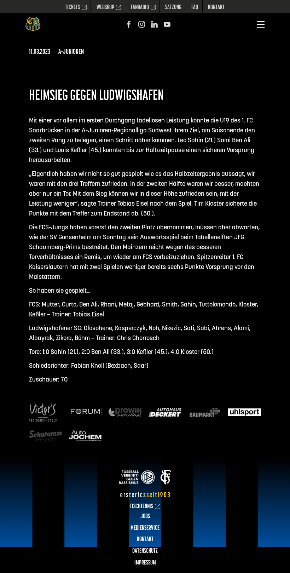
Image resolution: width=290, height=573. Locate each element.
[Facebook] (129, 24)
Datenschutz (145, 551)
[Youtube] (167, 24)
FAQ (194, 8)
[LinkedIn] (154, 24)
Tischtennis (141, 507)
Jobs (145, 517)
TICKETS (72, 8)
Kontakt (216, 8)
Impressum (145, 563)
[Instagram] (141, 24)
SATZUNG (173, 8)
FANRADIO (140, 8)
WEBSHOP (105, 8)
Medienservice (145, 528)
